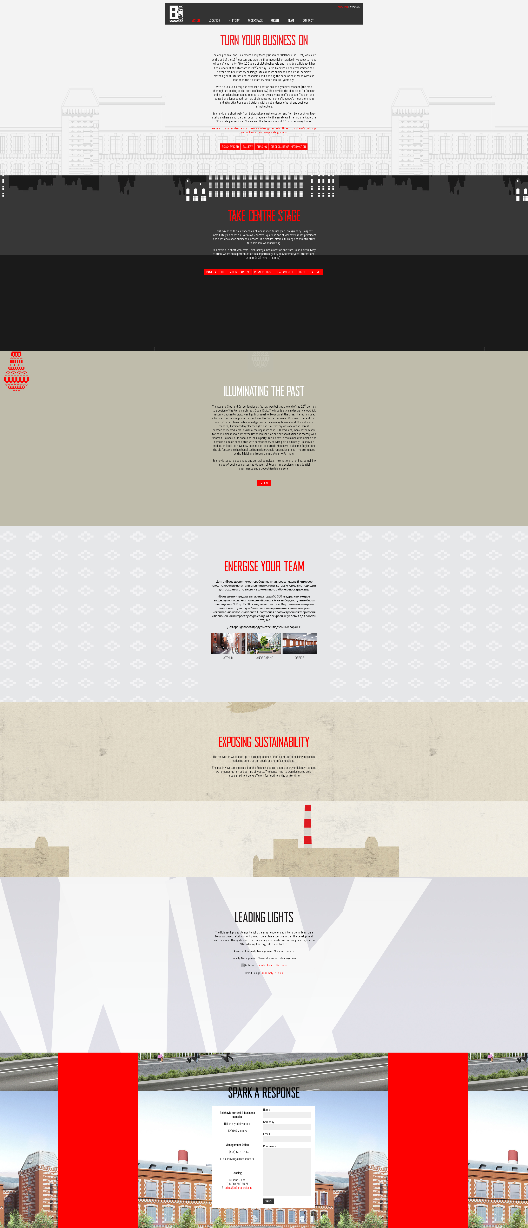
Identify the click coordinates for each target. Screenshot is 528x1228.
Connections (262, 272)
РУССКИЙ (355, 7)
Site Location (228, 272)
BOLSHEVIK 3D (230, 147)
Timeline (263, 483)
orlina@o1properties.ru (239, 1188)
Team (291, 20)
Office (299, 657)
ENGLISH (343, 7)
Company (268, 1122)
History (234, 20)
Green (275, 20)
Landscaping (264, 657)
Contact (308, 20)
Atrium (228, 657)
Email (266, 1134)
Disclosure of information (288, 147)
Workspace (255, 20)
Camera (211, 272)
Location (214, 20)
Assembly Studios (272, 973)
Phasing (262, 147)
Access (245, 272)
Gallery (248, 147)
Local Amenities (285, 272)
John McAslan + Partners (272, 965)
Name (266, 1110)
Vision (196, 20)
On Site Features (310, 272)
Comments (269, 1146)
